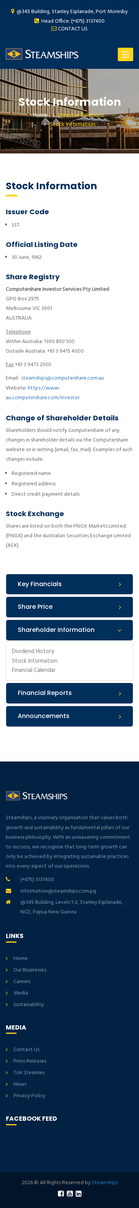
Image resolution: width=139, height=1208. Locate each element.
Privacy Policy (30, 1095)
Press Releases (30, 1061)
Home (40, 115)
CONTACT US (73, 29)
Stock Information (35, 660)
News (20, 1084)
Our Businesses (30, 970)
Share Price (35, 606)
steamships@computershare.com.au (62, 378)
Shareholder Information (56, 629)
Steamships (105, 1182)
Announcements (44, 715)
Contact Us (26, 1049)
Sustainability (29, 1004)
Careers (22, 981)
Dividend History (33, 651)
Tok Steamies (29, 1072)
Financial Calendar (34, 670)
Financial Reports (45, 692)
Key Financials (40, 584)
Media (21, 993)
